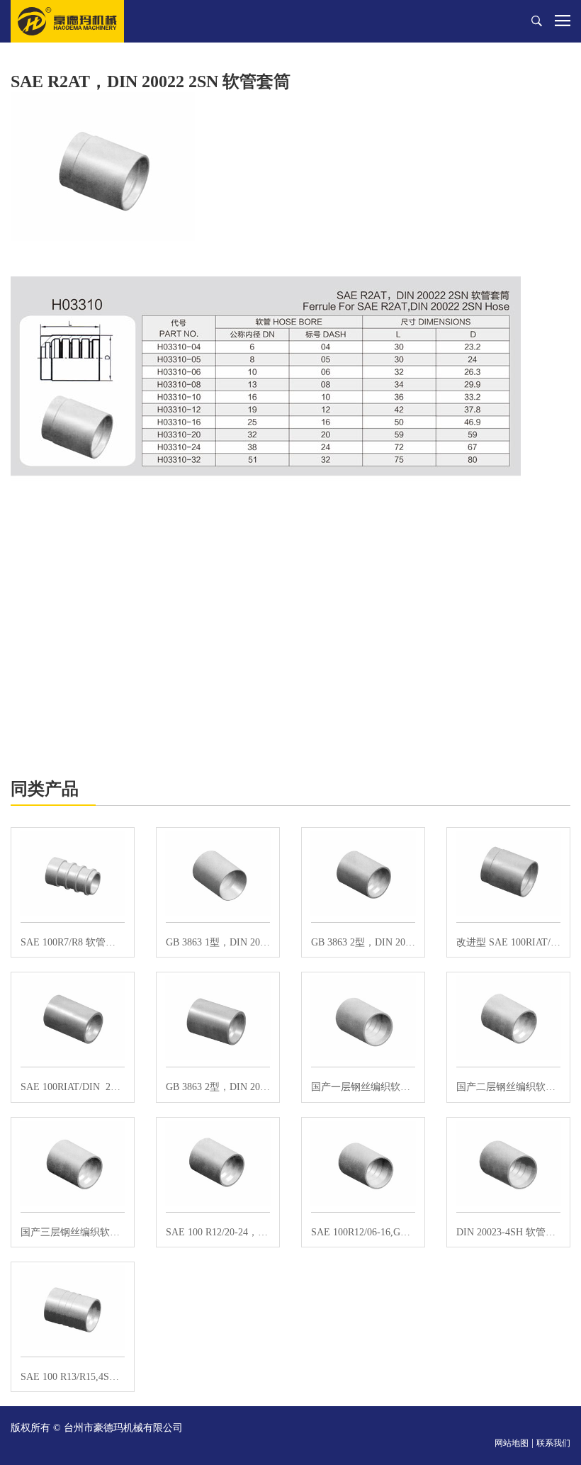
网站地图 (512, 1443)
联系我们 (553, 1443)
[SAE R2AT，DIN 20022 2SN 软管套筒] (103, 165)
